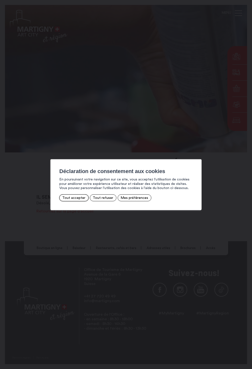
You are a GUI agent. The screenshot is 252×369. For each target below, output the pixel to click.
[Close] (197, 153)
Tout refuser (103, 198)
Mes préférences (134, 198)
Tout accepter (73, 198)
